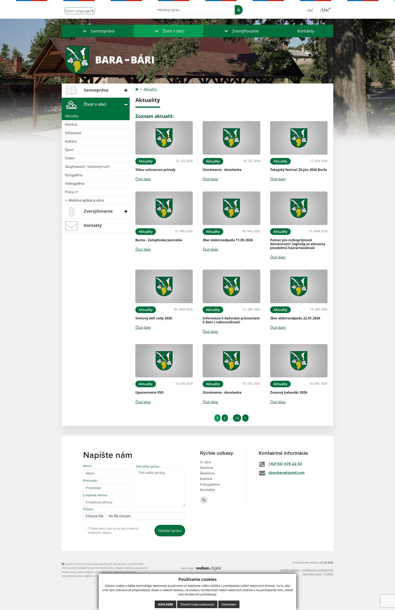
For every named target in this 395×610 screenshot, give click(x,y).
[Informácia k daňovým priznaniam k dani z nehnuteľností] (231, 286)
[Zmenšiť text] (312, 10)
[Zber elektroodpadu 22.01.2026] (299, 286)
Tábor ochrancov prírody (155, 169)
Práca (70, 192)
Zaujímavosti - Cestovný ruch (87, 166)
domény (107, 572)
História (71, 124)
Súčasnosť (73, 133)
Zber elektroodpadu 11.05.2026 (228, 240)
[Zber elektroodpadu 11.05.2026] (231, 208)
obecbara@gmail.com (286, 473)
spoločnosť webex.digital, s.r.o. (80, 576)
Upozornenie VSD (149, 392)
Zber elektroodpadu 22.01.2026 (295, 318)
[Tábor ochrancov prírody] (164, 138)
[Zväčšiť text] (325, 9)
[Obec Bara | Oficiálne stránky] (197, 59)
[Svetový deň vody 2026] (164, 286)
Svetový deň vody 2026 (153, 318)
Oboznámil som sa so (113, 531)
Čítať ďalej (143, 179)
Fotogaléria (73, 175)
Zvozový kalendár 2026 (288, 392)
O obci (205, 462)
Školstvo (207, 473)
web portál (140, 568)
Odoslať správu (170, 530)
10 (237, 418)
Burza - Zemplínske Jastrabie (158, 240)
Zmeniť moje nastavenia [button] (197, 604)
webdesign (187, 568)
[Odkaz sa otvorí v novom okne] (204, 500)
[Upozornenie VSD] (164, 361)
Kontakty (305, 31)
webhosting (69, 572)
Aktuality (71, 116)
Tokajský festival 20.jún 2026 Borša (298, 169)
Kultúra (71, 141)
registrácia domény (124, 572)
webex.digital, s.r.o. (88, 572)
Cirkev (69, 158)
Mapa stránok (124, 568)
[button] (98, 31)
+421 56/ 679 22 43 (285, 464)
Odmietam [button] (229, 604)
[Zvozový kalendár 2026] (299, 361)
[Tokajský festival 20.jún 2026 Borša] (299, 138)
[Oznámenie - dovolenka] (231, 138)
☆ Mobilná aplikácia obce (84, 200)
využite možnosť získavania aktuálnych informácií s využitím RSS (103, 564)
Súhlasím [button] (165, 604)
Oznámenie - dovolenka (222, 169)
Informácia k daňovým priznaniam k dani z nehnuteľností (231, 320)
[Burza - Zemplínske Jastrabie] (164, 208)
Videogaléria (74, 183)
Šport (69, 149)
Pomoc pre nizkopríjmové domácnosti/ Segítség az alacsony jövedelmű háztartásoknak (297, 244)
